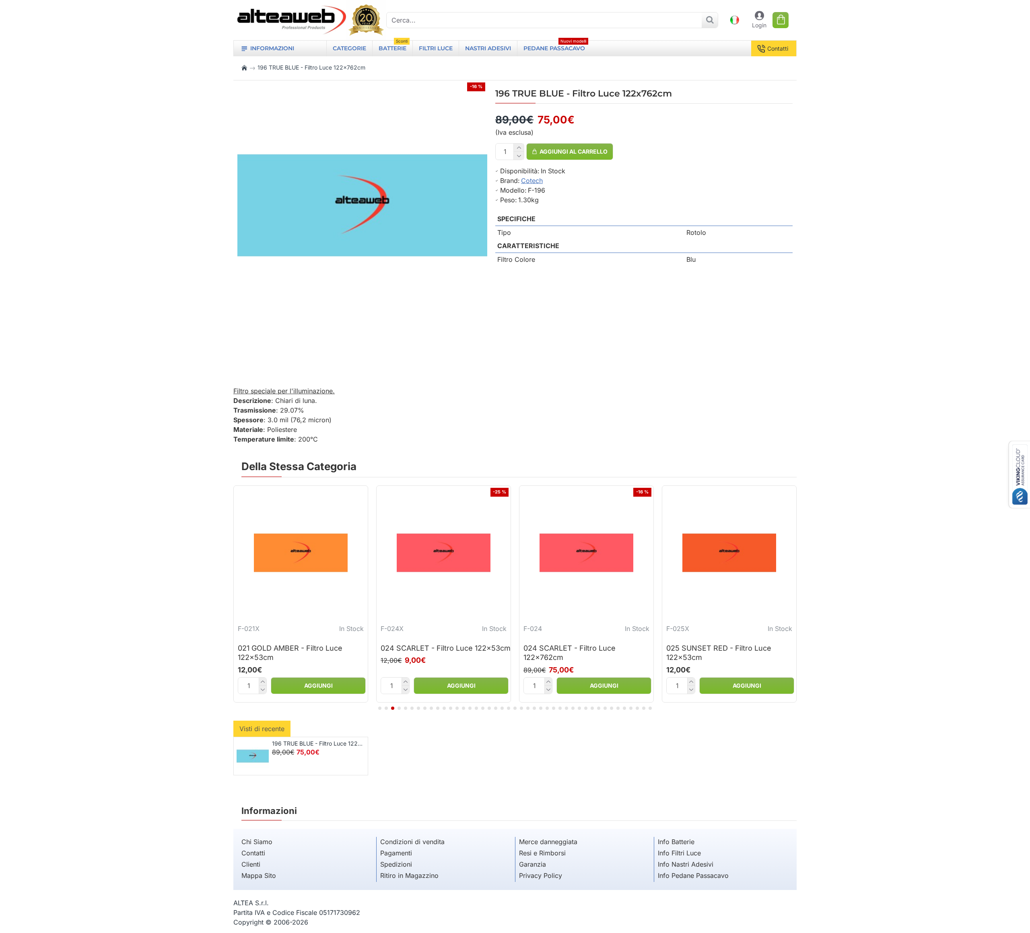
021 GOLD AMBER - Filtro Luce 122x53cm (290, 653)
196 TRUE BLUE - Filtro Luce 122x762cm (318, 743)
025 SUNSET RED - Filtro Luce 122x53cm (718, 653)
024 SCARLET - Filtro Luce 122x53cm (446, 648)
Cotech (532, 181)
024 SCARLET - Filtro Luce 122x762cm (569, 653)
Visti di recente (261, 729)
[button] (379, 708)
